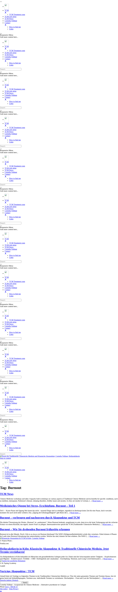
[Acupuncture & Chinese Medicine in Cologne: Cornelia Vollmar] (7, 464)
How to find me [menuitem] (15, 27)
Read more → (98, 501)
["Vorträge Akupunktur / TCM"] (12, 561)
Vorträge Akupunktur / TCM (17, 571)
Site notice (4, 589)
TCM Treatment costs (17, 470)
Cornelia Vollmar (11, 476)
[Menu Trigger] (1, 1)
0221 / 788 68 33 (11, 587)
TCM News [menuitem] (9, 19)
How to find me (15, 480)
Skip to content (5, 458)
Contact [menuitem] (7, 24)
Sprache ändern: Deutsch (9, 580)
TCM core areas (10, 472)
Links (11, 482)
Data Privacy (14, 589)
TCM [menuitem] (7, 11)
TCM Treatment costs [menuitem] (17, 15)
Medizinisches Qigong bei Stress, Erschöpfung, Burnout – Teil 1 (37, 505)
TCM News (9, 474)
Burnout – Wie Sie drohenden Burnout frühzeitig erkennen (35, 529)
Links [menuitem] (11, 29)
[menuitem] (7, 6)
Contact (7, 478)
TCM (7, 468)
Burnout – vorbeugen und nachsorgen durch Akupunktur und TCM (40, 517)
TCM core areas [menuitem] (10, 17)
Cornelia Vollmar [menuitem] (11, 21)
